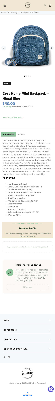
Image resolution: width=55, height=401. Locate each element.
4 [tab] (30, 76)
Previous (3, 48)
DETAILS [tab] (21, 134)
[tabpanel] (27, 46)
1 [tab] (24, 76)
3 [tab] (28, 76)
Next (51, 48)
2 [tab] (26, 76)
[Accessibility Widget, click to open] (51, 389)
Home (3, 13)
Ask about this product (13, 117)
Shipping (7, 107)
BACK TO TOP (27, 395)
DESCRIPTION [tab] (8, 134)
